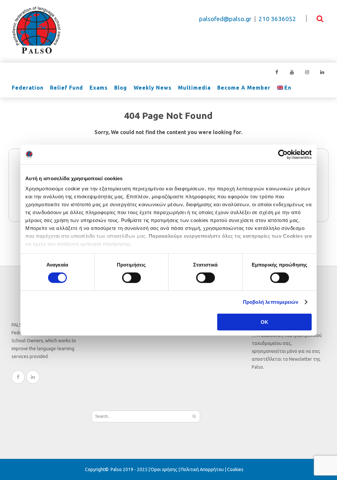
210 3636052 (277, 18)
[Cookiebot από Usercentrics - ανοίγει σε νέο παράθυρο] (283, 154)
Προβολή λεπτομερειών (270, 302)
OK (264, 322)
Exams (99, 88)
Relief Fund (66, 88)
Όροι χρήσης (164, 469)
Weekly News (152, 88)
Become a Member (244, 88)
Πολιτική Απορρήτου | (204, 469)
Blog (120, 88)
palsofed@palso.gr (225, 18)
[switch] (131, 277)
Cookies (235, 469)
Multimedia (194, 88)
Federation (27, 88)
